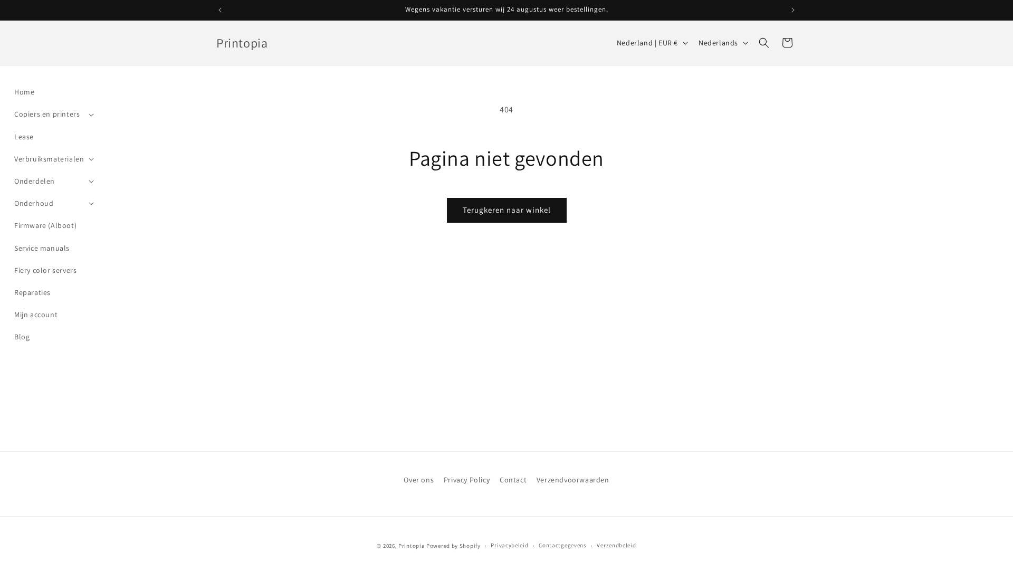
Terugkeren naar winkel (507, 210)
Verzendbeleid (616, 545)
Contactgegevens (563, 545)
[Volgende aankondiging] (793, 10)
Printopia (411, 545)
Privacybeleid (509, 545)
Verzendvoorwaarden (573, 479)
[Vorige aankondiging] (220, 10)
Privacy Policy (467, 479)
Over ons (419, 479)
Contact (513, 479)
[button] (53, 114)
